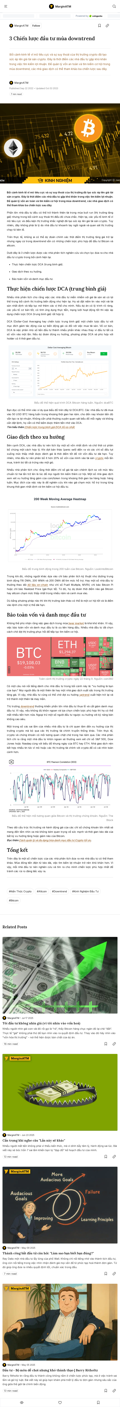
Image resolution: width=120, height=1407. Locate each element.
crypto (99, 458)
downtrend (27, 706)
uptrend (84, 694)
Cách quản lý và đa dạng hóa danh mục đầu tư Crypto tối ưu (55, 840)
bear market (76, 623)
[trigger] (114, 6)
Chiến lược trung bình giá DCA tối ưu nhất (50, 427)
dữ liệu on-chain (38, 584)
